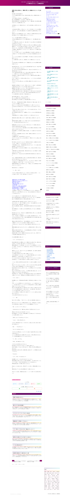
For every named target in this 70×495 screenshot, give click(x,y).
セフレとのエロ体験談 (50, 126)
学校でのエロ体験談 (50, 153)
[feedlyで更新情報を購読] (19, 388)
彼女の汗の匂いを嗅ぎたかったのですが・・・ (52, 215)
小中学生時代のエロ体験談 (51, 108)
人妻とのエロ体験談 (50, 142)
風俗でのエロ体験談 (50, 174)
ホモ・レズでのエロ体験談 (51, 181)
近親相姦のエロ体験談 (50, 119)
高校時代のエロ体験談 (50, 110)
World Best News (50, 250)
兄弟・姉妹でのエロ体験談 (51, 117)
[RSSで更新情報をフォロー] (34, 388)
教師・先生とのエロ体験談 (51, 144)
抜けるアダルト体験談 (51, 257)
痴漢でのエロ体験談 (50, 169)
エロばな (48, 259)
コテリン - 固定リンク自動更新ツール (41, 189)
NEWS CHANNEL (50, 251)
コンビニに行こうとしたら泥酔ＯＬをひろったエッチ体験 (52, 200)
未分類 (47, 190)
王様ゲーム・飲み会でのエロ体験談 (52, 149)
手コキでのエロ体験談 (50, 165)
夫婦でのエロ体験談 (50, 131)
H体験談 (48, 256)
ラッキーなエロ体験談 (50, 185)
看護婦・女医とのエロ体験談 (51, 147)
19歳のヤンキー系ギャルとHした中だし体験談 (52, 219)
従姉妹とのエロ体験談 (50, 122)
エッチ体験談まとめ (50, 253)
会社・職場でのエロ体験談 (51, 158)
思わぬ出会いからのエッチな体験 (52, 197)
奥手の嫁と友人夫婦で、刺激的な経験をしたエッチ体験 (52, 211)
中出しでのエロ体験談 (50, 160)
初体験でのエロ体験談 (50, 115)
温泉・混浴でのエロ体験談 (51, 176)
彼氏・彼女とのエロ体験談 (51, 128)
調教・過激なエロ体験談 (50, 172)
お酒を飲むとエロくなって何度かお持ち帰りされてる (52, 208)
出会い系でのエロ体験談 (50, 133)
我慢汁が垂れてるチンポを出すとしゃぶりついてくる (52, 223)
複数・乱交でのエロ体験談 (51, 151)
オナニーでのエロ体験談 (50, 183)
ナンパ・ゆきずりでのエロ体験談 (52, 140)
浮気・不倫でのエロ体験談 (51, 135)
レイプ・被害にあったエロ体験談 (16, 379)
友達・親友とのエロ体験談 (51, 124)
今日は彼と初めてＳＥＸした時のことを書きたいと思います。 (52, 204)
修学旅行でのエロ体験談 (50, 156)
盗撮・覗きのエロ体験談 (50, 178)
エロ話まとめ (49, 254)
